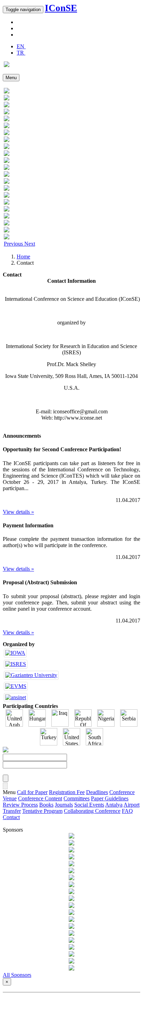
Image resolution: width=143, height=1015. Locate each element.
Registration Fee (67, 792)
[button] (14, 244)
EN (21, 46)
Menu (11, 77)
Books (46, 805)
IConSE (61, 8)
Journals (64, 805)
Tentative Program (42, 811)
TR (21, 53)
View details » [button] (18, 512)
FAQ (127, 811)
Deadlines (97, 792)
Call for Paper (32, 792)
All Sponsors (17, 975)
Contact (11, 817)
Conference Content (40, 798)
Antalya (114, 805)
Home (23, 256)
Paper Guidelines (109, 798)
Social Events (89, 805)
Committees (77, 798)
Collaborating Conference (92, 811)
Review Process (20, 805)
